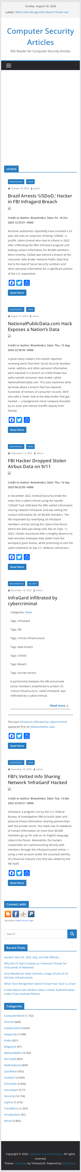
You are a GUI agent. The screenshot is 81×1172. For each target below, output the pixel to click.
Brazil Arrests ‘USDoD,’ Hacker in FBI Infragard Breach (40, 199)
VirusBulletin (12, 1114)
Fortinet (9, 1022)
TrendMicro (11, 1108)
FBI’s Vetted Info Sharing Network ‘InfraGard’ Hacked (37, 779)
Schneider (10, 1083)
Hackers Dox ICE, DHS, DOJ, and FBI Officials (31, 957)
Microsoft (10, 1059)
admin (37, 188)
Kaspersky (10, 1034)
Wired (8, 1121)
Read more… (59, 705)
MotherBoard (12, 1065)
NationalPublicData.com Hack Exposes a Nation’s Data (40, 326)
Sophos (8, 1102)
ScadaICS (10, 1077)
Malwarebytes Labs (43, 726)
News (28, 612)
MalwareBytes (16, 583)
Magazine (10, 1046)
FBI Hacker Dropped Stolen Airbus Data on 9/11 (37, 463)
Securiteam (11, 1090)
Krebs (30, 181)
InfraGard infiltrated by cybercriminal (32, 601)
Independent (16, 181)
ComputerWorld (14, 1015)
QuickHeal (10, 1071)
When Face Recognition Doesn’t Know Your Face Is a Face (40, 983)
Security (33, 583)
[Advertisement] (40, 123)
